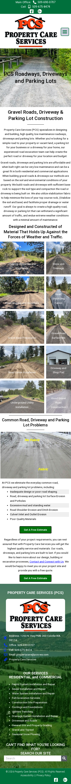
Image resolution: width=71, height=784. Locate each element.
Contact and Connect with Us (47, 561)
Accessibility (27, 775)
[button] (65, 32)
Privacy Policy (43, 775)
